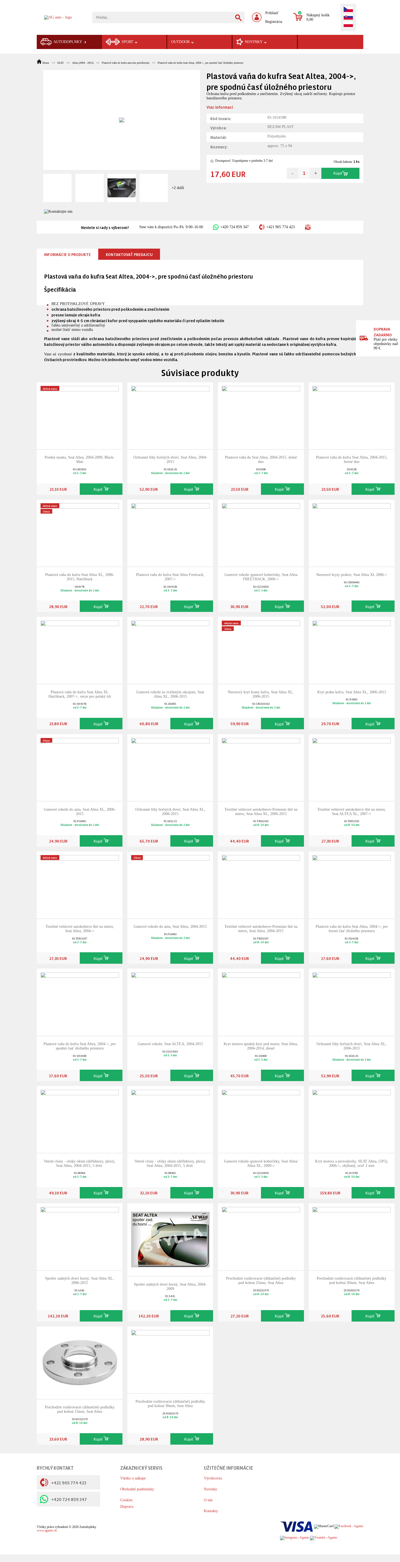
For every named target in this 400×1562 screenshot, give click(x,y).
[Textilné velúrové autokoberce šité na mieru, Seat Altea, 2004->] (80, 884)
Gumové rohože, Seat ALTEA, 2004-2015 (170, 1044)
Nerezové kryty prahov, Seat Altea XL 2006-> (351, 575)
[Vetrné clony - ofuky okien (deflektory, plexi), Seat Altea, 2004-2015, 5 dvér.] (80, 1119)
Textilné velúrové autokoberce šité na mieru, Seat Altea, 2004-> (79, 929)
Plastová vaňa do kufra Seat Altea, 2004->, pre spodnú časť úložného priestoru (200, 62)
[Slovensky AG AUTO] (348, 17)
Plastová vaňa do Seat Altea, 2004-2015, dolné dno (261, 459)
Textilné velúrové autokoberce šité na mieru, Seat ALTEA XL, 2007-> (351, 811)
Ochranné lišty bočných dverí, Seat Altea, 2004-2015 (170, 459)
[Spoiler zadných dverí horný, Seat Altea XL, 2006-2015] (80, 1236)
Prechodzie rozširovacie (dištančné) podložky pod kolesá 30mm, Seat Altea (170, 1403)
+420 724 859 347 (234, 227)
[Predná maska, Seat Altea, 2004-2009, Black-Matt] (80, 415)
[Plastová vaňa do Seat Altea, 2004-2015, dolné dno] (261, 415)
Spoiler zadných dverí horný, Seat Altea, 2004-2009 (170, 1286)
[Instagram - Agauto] (294, 1538)
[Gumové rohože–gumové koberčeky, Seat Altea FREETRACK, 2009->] (261, 532)
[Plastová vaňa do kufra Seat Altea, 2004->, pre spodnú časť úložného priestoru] (80, 1002)
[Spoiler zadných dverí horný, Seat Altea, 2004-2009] (170, 1239)
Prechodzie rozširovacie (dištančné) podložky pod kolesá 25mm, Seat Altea (261, 1280)
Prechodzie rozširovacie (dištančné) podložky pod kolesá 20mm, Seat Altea (351, 1280)
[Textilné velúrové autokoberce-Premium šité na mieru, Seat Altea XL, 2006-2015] (261, 767)
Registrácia (273, 22)
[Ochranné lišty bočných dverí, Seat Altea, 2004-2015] (170, 415)
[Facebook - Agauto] (348, 1526)
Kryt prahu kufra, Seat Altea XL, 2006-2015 (351, 692)
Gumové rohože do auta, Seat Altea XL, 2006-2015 (80, 811)
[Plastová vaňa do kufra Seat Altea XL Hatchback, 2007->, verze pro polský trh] (80, 650)
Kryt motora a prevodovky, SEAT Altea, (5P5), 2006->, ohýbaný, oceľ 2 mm (351, 1163)
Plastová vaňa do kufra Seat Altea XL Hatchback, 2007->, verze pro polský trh (79, 694)
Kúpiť (337, 173)
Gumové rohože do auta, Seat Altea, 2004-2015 (170, 927)
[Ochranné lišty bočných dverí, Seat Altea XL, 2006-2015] (170, 767)
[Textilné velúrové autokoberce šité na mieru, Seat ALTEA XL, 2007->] (351, 767)
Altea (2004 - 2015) (82, 62)
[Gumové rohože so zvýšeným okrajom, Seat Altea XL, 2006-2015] (170, 650)
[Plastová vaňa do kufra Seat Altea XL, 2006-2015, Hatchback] (80, 532)
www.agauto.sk (47, 1530)
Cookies (126, 1500)
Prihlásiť (272, 13)
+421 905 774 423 (280, 227)
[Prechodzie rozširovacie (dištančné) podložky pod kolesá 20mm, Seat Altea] (351, 1236)
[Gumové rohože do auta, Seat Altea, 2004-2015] (170, 884)
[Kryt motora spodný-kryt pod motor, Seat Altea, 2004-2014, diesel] (261, 1002)
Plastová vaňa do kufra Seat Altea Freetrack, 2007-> (170, 577)
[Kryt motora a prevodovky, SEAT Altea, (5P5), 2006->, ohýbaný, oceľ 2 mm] (351, 1119)
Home (46, 62)
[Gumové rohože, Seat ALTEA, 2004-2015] (170, 1002)
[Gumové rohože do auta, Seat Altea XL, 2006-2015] (80, 767)
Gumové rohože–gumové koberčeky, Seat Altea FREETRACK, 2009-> (260, 577)
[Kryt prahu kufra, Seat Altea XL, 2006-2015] (351, 650)
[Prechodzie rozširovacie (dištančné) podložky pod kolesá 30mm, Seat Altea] (170, 1359)
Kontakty (211, 1511)
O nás (208, 1500)
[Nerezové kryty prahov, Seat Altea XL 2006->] (351, 532)
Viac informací (220, 107)
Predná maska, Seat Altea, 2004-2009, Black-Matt (80, 459)
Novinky (210, 1489)
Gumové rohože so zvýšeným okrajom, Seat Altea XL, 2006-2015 (170, 694)
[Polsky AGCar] (348, 25)
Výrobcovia (213, 1478)
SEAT (60, 62)
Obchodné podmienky (137, 1489)
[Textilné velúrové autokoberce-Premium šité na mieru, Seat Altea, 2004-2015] (261, 884)
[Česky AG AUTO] (348, 10)
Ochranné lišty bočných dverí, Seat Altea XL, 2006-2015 (170, 811)
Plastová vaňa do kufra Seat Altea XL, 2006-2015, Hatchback (79, 577)
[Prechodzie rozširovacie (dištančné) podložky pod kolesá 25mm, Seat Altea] (261, 1236)
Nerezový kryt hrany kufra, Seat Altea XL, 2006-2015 (261, 694)
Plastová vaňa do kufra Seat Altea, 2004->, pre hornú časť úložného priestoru (352, 929)
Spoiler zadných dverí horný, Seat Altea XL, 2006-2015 (79, 1280)
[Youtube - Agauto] (323, 1538)
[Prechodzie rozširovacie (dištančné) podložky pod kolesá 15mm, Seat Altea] (80, 1362)
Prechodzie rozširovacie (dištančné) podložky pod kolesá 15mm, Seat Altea (80, 1409)
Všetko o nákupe (133, 1478)
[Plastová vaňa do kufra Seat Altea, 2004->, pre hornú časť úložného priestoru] (351, 884)
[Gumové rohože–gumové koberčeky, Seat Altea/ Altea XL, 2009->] (261, 1119)
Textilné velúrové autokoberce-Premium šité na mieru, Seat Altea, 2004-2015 (260, 929)
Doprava (126, 1507)
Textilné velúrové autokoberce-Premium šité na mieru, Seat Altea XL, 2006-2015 (260, 811)
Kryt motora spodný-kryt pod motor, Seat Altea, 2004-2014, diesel (261, 1046)
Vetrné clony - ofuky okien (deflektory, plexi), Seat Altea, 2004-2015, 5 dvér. (79, 1163)
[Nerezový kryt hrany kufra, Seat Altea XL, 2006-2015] (261, 650)
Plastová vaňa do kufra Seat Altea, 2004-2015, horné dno (351, 459)
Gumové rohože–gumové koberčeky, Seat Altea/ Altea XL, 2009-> (261, 1163)
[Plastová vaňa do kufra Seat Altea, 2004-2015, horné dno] (351, 415)
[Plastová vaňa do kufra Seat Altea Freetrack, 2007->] (170, 532)
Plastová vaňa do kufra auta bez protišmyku (125, 62)
